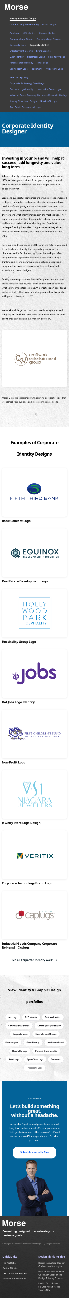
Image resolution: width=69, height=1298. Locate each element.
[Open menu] (62, 7)
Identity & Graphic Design (23, 18)
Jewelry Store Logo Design (23, 101)
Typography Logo (54, 68)
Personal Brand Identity (21, 62)
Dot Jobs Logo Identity (21, 89)
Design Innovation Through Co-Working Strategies (51, 1264)
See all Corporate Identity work (32, 960)
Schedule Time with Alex (14, 1278)
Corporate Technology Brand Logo (27, 83)
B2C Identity (29, 33)
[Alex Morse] (16, 7)
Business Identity (47, 33)
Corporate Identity (39, 45)
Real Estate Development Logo (25, 107)
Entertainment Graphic (21, 50)
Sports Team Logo (19, 68)
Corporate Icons (18, 45)
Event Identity (17, 56)
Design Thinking (10, 1268)
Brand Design (49, 24)
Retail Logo (42, 62)
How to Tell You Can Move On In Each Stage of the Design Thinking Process (51, 1275)
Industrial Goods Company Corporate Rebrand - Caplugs (38, 95)
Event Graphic (43, 50)
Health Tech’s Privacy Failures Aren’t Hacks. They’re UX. (49, 1287)
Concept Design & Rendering (24, 24)
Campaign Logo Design (21, 39)
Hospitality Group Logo (49, 89)
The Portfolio (9, 1262)
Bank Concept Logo (19, 77)
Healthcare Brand (36, 56)
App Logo (15, 33)
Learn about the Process (14, 1273)
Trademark (36, 68)
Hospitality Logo (56, 56)
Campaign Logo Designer (49, 39)
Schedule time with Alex (34, 1152)
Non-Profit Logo (48, 101)
